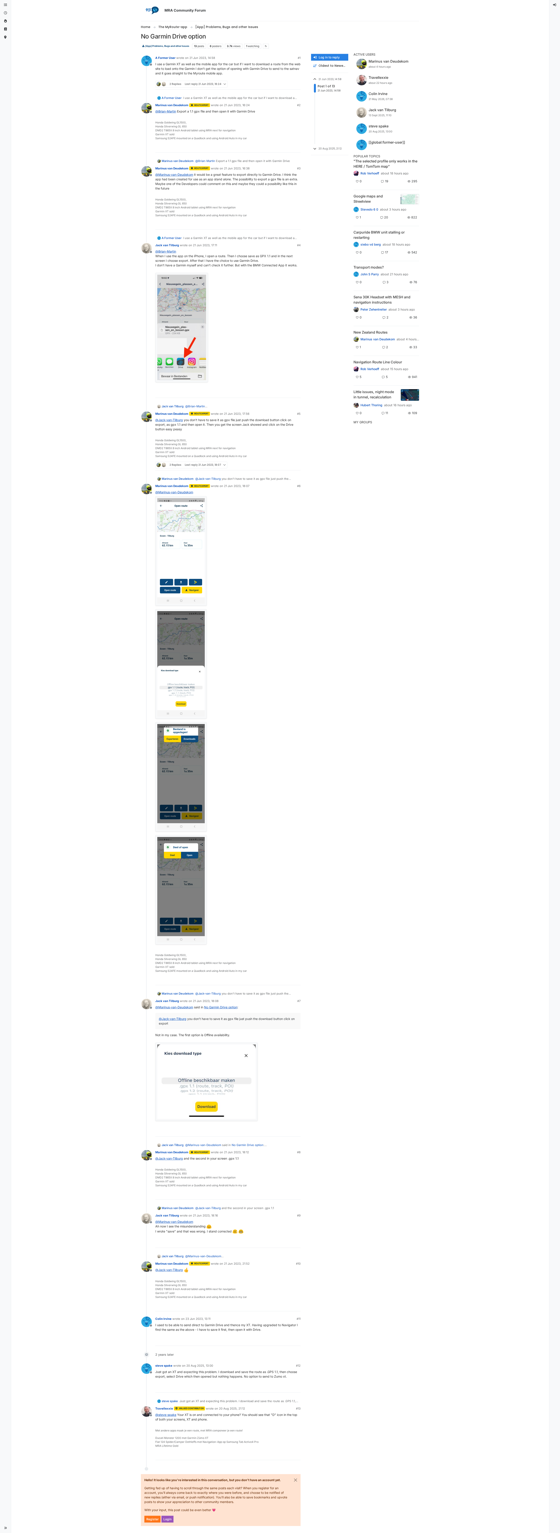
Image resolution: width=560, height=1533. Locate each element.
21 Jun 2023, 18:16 (205, 1215)
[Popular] (5, 21)
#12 (298, 1365)
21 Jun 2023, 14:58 (202, 58)
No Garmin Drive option (220, 1007)
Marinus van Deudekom (171, 105)
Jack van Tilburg (167, 245)
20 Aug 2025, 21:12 (232, 1408)
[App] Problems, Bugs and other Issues (167, 46)
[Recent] (5, 13)
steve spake (163, 1365)
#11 (299, 1318)
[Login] (554, 5)
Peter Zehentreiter (373, 309)
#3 (299, 168)
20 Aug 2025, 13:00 (199, 1365)
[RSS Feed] (266, 46)
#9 (299, 1215)
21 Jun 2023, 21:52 (237, 1263)
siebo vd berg (370, 244)
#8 (299, 1152)
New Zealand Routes (371, 332)
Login (167, 1519)
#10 (298, 1263)
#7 (299, 1001)
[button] (5, 1528)
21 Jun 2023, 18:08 (206, 1001)
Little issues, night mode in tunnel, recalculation (374, 394)
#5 (299, 413)
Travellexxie (164, 1408)
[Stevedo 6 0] (356, 209)
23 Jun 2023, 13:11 (198, 1318)
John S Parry (369, 274)
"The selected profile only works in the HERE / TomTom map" (385, 164)
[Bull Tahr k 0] (356, 339)
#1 (299, 58)
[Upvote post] (281, 84)
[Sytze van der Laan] (356, 244)
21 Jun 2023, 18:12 (236, 1152)
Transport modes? (369, 267)
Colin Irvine (163, 1318)
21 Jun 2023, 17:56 (236, 413)
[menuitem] (554, 5)
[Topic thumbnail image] (410, 199)
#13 (298, 1408)
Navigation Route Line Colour (378, 362)
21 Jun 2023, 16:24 (237, 105)
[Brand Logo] (152, 10)
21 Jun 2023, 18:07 (236, 486)
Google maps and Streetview (368, 199)
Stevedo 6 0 (369, 209)
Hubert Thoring (371, 405)
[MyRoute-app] (5, 37)
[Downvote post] (297, 84)
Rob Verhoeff (369, 173)
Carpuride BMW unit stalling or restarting (379, 235)
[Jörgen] (356, 309)
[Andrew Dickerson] (356, 369)
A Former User (165, 58)
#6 (299, 486)
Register (152, 1519)
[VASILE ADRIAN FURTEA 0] (356, 173)
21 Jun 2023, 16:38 (237, 168)
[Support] (5, 29)
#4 (299, 245)
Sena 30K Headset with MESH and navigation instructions (382, 299)
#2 (299, 105)
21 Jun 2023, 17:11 (205, 245)
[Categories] (5, 5)
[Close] (295, 1480)
